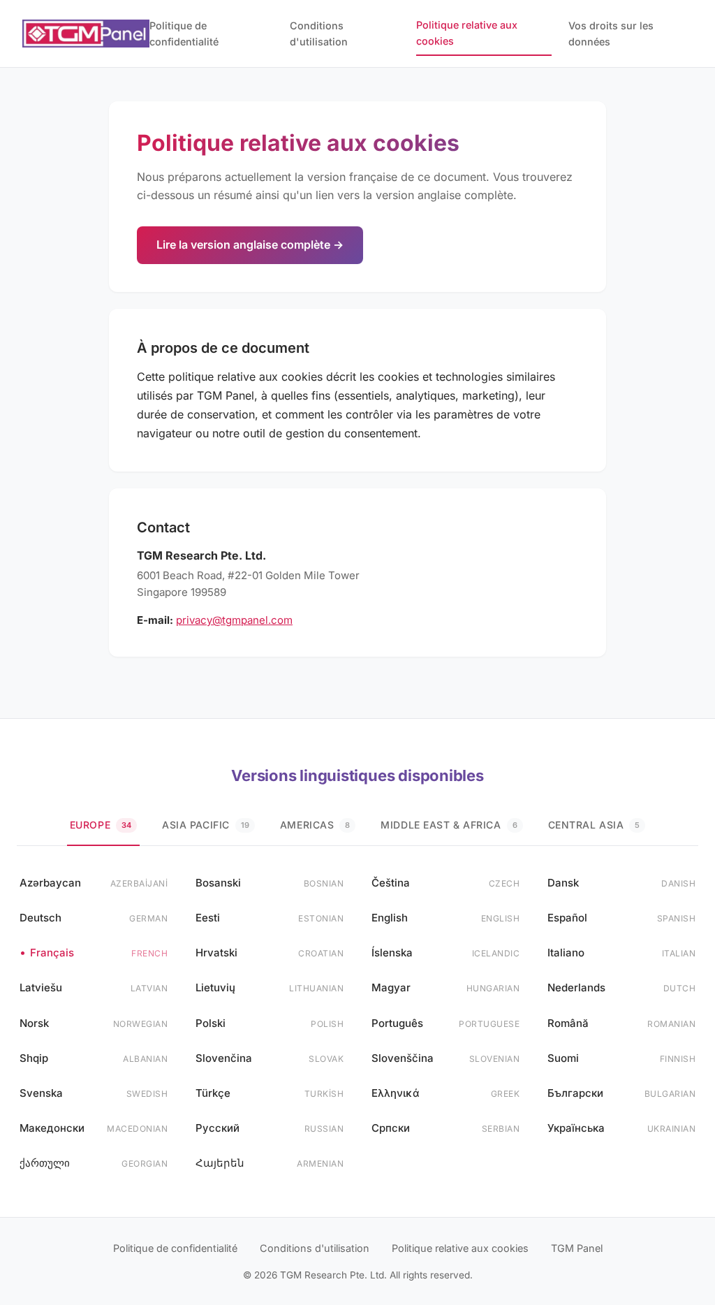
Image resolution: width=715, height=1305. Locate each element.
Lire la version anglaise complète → (250, 244)
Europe (100, 825)
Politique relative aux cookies (466, 33)
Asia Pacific (205, 825)
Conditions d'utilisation (319, 34)
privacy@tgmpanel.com (234, 620)
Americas (315, 825)
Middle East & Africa (449, 825)
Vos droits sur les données (611, 34)
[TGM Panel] (85, 34)
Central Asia (594, 825)
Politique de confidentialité (184, 34)
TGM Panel (577, 1248)
